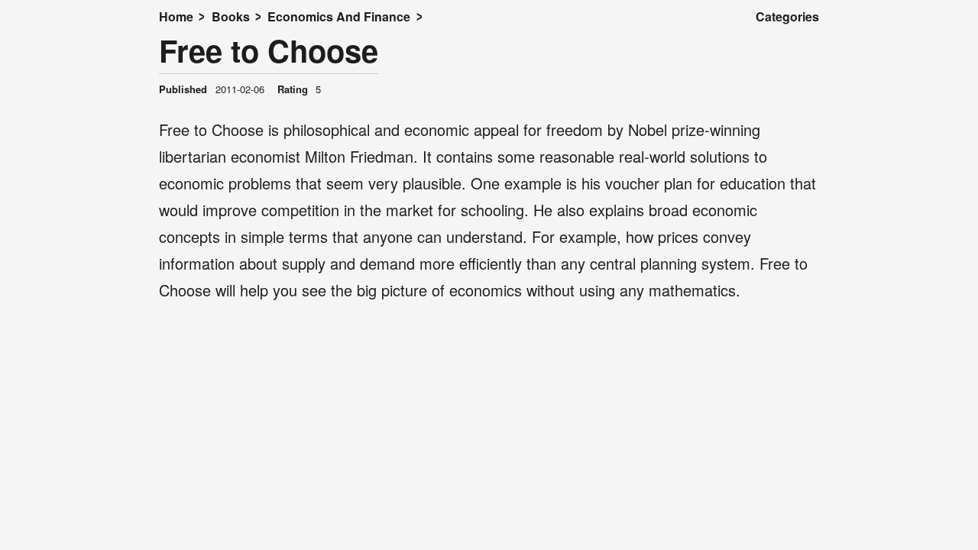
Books (231, 16)
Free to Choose (268, 50)
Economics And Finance (338, 16)
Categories (787, 16)
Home (176, 16)
